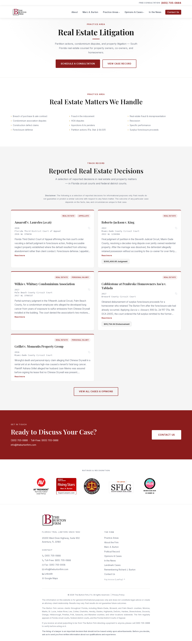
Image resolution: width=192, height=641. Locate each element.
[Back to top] (185, 635)
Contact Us (173, 12)
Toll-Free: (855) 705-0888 (44, 440)
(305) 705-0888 (19, 440)
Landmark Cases (112, 565)
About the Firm (111, 542)
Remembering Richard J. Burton (119, 569)
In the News (155, 12)
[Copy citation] (89, 228)
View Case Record (119, 63)
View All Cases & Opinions (96, 391)
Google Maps (51, 578)
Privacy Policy (118, 595)
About (75, 12)
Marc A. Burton (90, 12)
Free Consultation (160, 2)
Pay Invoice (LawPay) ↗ (114, 579)
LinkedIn (48, 573)
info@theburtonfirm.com (23, 444)
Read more (20, 255)
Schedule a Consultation (78, 63)
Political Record (112, 551)
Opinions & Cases (134, 12)
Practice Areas (110, 12)
